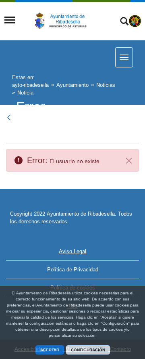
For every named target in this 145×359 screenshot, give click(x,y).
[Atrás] (9, 117)
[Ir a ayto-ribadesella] (63, 20)
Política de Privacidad (72, 270)
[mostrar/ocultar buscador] (124, 22)
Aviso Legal (72, 251)
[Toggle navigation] (9, 20)
